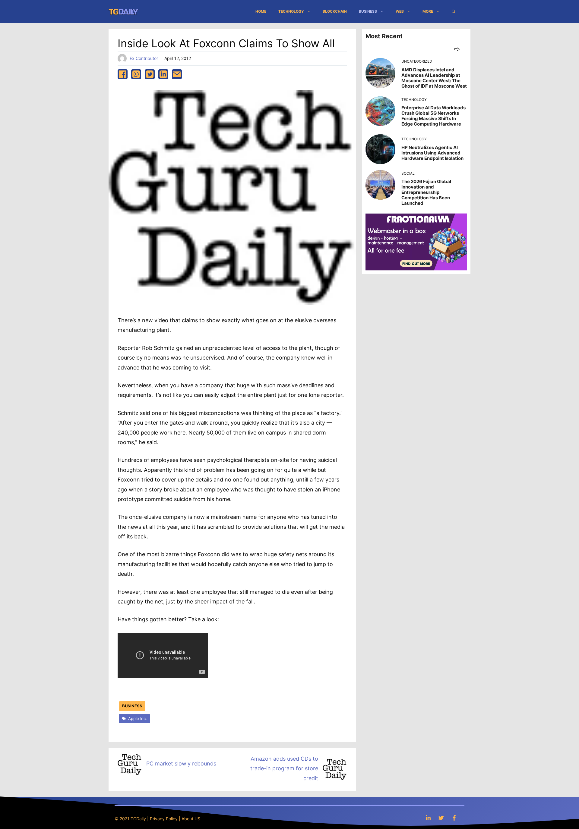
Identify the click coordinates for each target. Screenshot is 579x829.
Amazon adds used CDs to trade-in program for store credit (284, 768)
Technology (291, 11)
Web (400, 11)
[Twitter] (441, 818)
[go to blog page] (457, 49)
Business (368, 11)
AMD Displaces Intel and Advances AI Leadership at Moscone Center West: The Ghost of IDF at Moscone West (434, 78)
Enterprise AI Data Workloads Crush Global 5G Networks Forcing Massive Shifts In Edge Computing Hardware (433, 116)
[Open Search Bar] (453, 11)
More (427, 11)
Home (260, 11)
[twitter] (150, 74)
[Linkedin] (428, 818)
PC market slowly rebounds (181, 763)
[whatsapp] (136, 74)
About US (191, 818)
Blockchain (335, 11)
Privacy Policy (164, 818)
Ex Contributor (144, 58)
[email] (177, 74)
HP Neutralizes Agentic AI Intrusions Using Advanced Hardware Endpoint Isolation (432, 153)
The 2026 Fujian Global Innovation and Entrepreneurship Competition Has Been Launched (426, 192)
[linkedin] (163, 74)
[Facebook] (454, 818)
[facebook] (123, 74)
